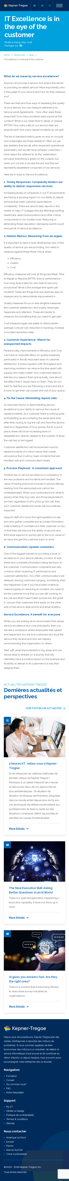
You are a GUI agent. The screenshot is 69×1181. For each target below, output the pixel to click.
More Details (17, 828)
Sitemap (10, 1123)
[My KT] (34, 5)
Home (7, 55)
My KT (9, 1107)
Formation (11, 1076)
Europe (10, 1141)
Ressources (19, 55)
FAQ (8, 1088)
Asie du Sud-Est (14, 1150)
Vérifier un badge (15, 1111)
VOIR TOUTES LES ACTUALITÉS (43, 708)
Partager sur (11, 45)
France (9, 1146)
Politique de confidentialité (20, 1115)
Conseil (10, 1080)
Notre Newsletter (15, 1092)
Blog (31, 55)
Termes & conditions (17, 1119)
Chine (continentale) (16, 1154)
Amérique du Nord (16, 1137)
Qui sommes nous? (16, 1084)
